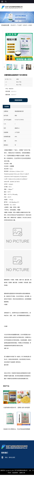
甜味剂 (25, 25)
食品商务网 (15, 472)
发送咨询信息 (18, 100)
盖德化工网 (22, 472)
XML (30, 470)
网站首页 (13, 25)
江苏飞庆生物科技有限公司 (20, 470)
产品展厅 (19, 25)
